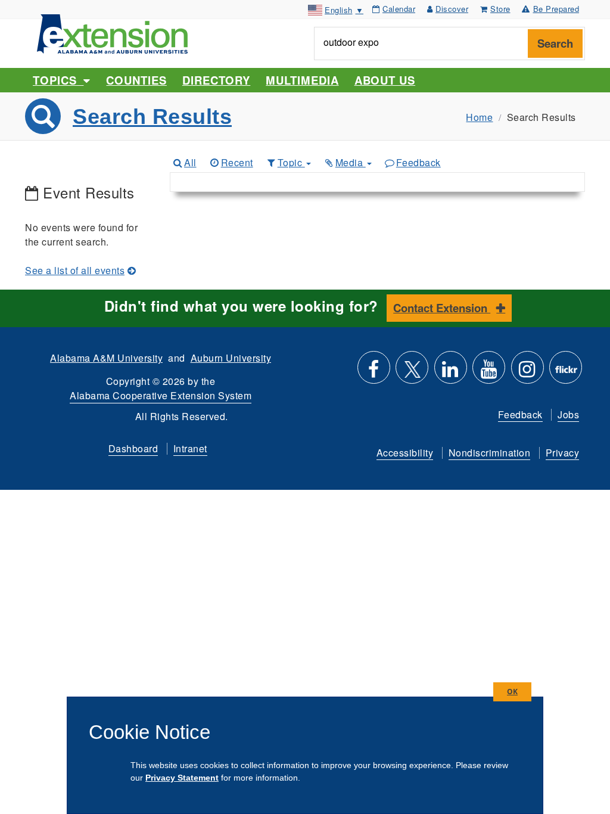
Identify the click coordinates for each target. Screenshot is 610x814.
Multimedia (302, 80)
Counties (136, 80)
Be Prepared (556, 8)
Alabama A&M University (106, 358)
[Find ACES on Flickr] (565, 372)
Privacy (563, 452)
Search (555, 43)
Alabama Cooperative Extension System (160, 395)
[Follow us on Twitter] (412, 372)
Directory (216, 80)
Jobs (568, 414)
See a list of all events (75, 270)
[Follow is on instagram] (527, 372)
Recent (237, 162)
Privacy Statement (182, 777)
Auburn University (231, 358)
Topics (58, 80)
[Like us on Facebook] (373, 372)
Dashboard (133, 448)
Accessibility (405, 452)
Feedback (418, 162)
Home (479, 117)
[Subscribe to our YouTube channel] (488, 372)
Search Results (152, 116)
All (190, 162)
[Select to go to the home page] (112, 32)
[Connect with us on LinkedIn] (450, 372)
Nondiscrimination (490, 452)
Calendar (398, 8)
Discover (451, 8)
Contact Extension (441, 308)
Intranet (190, 448)
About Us (384, 80)
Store (500, 8)
